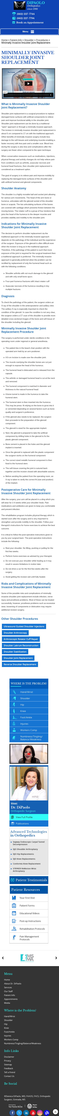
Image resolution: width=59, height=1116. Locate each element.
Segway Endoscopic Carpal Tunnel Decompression (29, 843)
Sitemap (8, 1064)
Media (7, 1002)
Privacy (7, 1060)
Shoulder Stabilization (15, 651)
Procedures (42, 39)
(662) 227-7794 (25, 18)
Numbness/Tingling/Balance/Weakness (31, 738)
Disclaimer (9, 1056)
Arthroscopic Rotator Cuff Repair (21, 639)
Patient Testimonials (31, 880)
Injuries (24, 723)
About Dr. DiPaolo (12, 983)
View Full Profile (24, 817)
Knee (23, 711)
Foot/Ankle (26, 717)
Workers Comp (28, 730)
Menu (25, 31)
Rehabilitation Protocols (32, 928)
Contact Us (9, 1076)
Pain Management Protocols (29, 938)
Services (8, 987)
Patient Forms (27, 905)
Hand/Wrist (26, 692)
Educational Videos (30, 913)
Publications (22, 823)
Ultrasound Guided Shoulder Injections (24, 626)
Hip (22, 704)
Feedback (8, 1068)
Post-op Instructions (30, 921)
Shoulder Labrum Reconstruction (21, 645)
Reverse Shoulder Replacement (20, 664)
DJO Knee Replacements (24, 859)
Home (4, 39)
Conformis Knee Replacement (27, 863)
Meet (23, 807)
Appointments (11, 999)
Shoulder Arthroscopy (15, 632)
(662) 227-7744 (26, 14)
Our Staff (8, 991)
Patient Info (16, 39)
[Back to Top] (55, 1111)
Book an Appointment (29, 22)
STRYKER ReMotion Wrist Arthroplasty (24, 869)
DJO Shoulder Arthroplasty (25, 849)
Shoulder (29, 39)
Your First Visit (27, 897)
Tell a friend (9, 1072)
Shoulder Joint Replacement (18, 658)
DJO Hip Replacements (23, 854)
